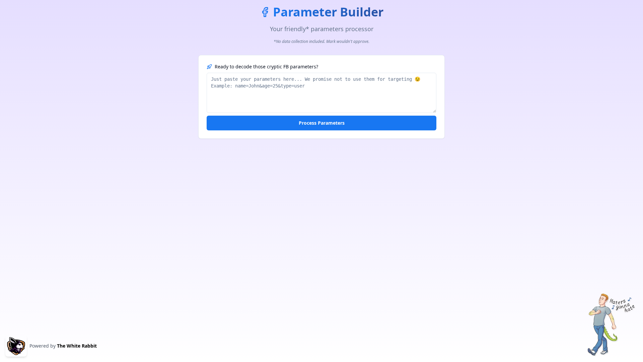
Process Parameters (322, 123)
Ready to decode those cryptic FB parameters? (266, 66)
